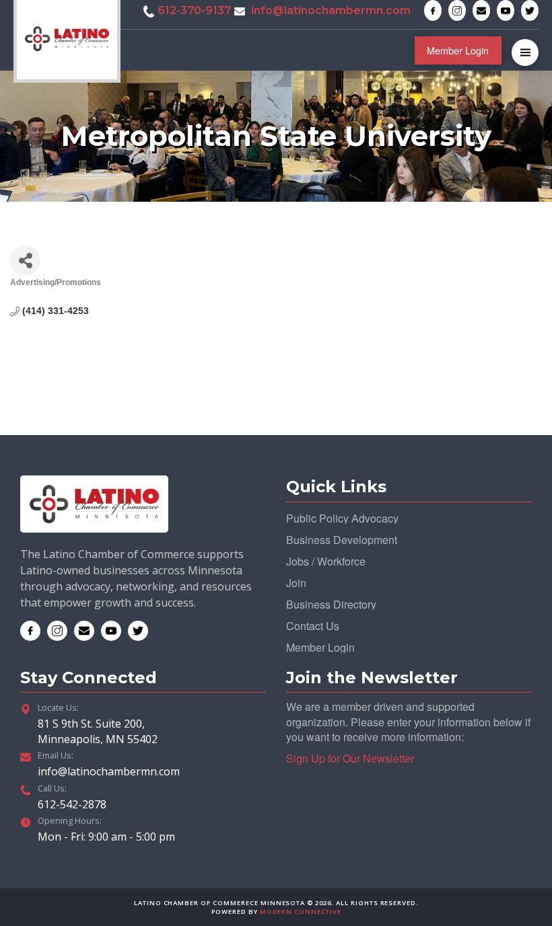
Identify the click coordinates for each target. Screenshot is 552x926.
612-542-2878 (72, 804)
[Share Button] (25, 260)
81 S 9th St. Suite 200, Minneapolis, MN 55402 (98, 731)
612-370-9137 (194, 10)
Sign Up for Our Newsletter (350, 758)
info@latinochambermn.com (331, 10)
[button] (525, 52)
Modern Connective (300, 911)
